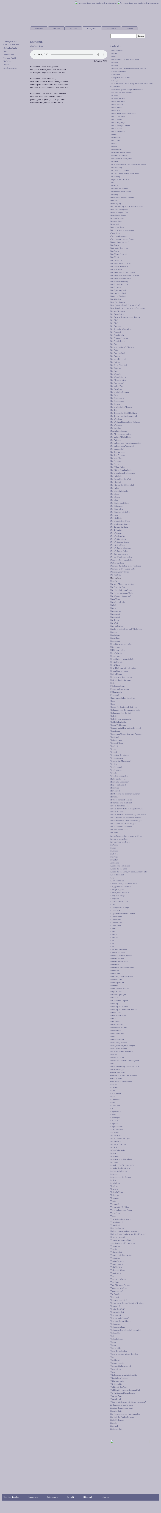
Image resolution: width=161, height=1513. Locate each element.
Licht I (113, 928)
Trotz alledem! (116, 1222)
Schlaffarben (115, 1135)
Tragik (113, 1201)
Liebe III (114, 937)
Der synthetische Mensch (121, 407)
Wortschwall (115, 1398)
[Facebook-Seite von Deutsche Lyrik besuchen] (96, 2)
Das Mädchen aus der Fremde (122, 272)
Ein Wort (114, 622)
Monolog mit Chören (119, 1006)
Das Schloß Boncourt (119, 284)
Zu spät (113, 1422)
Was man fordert (117, 1312)
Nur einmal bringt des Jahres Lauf (124, 1066)
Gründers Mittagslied (119, 775)
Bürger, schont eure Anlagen (122, 230)
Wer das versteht (117, 1362)
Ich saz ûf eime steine (119, 838)
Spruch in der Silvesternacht (122, 1165)
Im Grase (114, 850)
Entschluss (114, 637)
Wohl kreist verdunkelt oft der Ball (125, 1389)
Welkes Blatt (115, 1333)
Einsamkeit (115, 614)
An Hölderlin (116, 137)
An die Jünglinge (117, 122)
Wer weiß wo (115, 1368)
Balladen (7, 61)
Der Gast (114, 344)
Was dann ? (115, 1306)
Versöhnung (115, 1282)
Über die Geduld (117, 1228)
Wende (113, 1341)
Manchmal (114, 964)
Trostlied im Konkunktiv (120, 1219)
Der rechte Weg (116, 386)
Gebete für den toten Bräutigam (123, 706)
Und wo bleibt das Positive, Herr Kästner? (128, 1234)
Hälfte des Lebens (117, 778)
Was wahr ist (115, 1315)
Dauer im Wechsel (118, 296)
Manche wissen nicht (119, 961)
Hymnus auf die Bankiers (121, 799)
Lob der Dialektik (117, 952)
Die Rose (114, 514)
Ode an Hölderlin (117, 1072)
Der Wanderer (116, 418)
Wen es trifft (115, 1347)
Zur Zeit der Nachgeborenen (122, 1416)
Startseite (39, 28)
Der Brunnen (115, 326)
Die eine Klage (116, 458)
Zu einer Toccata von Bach (121, 1407)
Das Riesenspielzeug (119, 281)
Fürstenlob (114, 694)
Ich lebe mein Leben (119, 829)
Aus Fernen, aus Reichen (120, 191)
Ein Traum (114, 619)
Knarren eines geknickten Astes (123, 883)
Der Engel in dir (117, 335)
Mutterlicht (115, 1021)
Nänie (112, 1036)
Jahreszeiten (8, 54)
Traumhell (114, 1204)
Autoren (56, 28)
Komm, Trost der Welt (119, 892)
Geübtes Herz (116, 739)
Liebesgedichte (10, 41)
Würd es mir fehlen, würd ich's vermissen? (128, 1401)
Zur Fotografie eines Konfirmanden (125, 1413)
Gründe (113, 772)
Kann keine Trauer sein (120, 865)
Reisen (113, 1114)
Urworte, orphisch (117, 1237)
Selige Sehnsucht (117, 1150)
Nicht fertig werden (118, 1042)
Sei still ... (114, 1147)
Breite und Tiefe (117, 227)
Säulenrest (114, 1132)
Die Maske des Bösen (119, 502)
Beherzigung (115, 203)
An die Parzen (116, 128)
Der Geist (114, 350)
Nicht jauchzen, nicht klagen (122, 1045)
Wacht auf (114, 1297)
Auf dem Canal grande (119, 170)
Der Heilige (115, 362)
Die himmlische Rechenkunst (122, 473)
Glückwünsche (116, 757)
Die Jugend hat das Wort (120, 478)
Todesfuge (114, 1195)
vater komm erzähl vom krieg (122, 1243)
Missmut (114, 997)
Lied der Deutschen (118, 949)
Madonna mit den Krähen (121, 955)
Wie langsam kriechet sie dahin (123, 1374)
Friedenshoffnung (117, 686)
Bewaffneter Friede (118, 215)
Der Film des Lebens (119, 338)
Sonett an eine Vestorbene (121, 1159)
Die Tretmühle (116, 529)
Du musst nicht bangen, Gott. (122, 568)
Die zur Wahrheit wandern (121, 556)
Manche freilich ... (118, 958)
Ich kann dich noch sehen (121, 826)
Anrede (113, 143)
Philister (113, 1087)
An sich (113, 146)
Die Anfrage (115, 439)
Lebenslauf (115, 910)
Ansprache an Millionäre (120, 152)
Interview (114, 856)
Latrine (113, 904)
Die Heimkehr (116, 476)
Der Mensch (115, 374)
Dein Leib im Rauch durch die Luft (125, 305)
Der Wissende (116, 424)
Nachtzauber (115, 1030)
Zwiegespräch (116, 1428)
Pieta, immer (115, 1093)
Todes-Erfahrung (117, 1192)
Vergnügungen (116, 1264)
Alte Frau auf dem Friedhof (121, 92)
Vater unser (115, 1246)
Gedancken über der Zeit (120, 712)
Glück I (113, 751)
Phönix (113, 1090)
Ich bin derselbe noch (119, 805)
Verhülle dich (116, 1267)
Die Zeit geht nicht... (119, 553)
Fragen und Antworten (119, 688)
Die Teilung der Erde (119, 526)
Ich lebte (114, 832)
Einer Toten (115, 599)
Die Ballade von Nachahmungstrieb (125, 442)
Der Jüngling (115, 368)
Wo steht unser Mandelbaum (122, 1392)
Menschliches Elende (119, 988)
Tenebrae (114, 1186)
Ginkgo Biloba (116, 742)
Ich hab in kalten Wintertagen (123, 823)
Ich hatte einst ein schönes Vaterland (125, 817)
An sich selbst (116, 149)
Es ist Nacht (115, 665)
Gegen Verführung (118, 724)
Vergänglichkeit (117, 1261)
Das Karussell (116, 269)
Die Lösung (115, 496)
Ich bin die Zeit (116, 811)
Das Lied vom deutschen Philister (124, 275)
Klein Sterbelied (117, 880)
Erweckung (115, 656)
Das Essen (114, 245)
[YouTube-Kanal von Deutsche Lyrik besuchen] (138, 2)
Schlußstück (115, 1141)
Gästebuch (87, 1497)
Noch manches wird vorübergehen (124, 1060)
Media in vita (116, 979)
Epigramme (115, 640)
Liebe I (113, 931)
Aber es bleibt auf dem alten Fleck (124, 59)
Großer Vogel (116, 766)
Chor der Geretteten (118, 236)
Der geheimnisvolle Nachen (122, 347)
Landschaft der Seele (119, 901)
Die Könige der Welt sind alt (122, 484)
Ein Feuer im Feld (117, 587)
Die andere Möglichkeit (120, 436)
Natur (5, 51)
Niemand (114, 1054)
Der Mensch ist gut (118, 377)
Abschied (114, 62)
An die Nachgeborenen (120, 125)
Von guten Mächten (118, 1288)
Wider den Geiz (117, 1380)
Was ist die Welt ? (117, 1309)
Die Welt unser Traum (119, 541)
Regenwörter (115, 1111)
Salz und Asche (116, 1129)
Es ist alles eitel (117, 662)
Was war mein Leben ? (119, 1318)
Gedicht (113, 715)
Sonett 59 (114, 1153)
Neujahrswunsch (117, 1039)
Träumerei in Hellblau (119, 1207)
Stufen (113, 1180)
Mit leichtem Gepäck (119, 1000)
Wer (112, 1356)
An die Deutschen (117, 116)
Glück (113, 748)
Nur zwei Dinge (117, 1069)
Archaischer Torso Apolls (121, 158)
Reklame (114, 1120)
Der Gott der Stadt (118, 353)
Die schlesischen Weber (120, 520)
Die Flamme (115, 461)
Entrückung (115, 634)
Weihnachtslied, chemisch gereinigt (125, 1330)
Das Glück (114, 257)
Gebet (112, 700)
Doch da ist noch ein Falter (121, 559)
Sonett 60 (114, 1156)
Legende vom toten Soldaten (122, 913)
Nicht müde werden (118, 1048)
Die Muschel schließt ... (120, 511)
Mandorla (114, 970)
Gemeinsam (115, 730)
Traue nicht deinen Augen (121, 1210)
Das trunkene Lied (118, 293)
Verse (112, 1276)
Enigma (113, 631)
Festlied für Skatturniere (120, 680)
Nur (112, 1063)
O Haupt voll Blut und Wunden (123, 1075)
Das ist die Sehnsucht (119, 266)
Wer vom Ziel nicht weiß (120, 1365)
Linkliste (105, 1497)
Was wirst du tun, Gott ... (120, 1321)
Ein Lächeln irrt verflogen (121, 590)
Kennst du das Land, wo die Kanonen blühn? (129, 871)
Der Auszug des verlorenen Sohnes (125, 317)
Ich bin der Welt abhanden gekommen (126, 808)
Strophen (114, 1174)
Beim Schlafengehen (119, 209)
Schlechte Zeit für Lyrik (120, 1138)
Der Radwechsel (117, 383)
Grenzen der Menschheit (120, 760)
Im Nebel (114, 853)
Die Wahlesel (116, 532)
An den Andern (116, 104)
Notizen (129, 28)
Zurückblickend (117, 1419)
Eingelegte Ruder (117, 602)
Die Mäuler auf (116, 505)
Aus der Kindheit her (119, 188)
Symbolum (115, 1183)
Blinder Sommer (117, 218)
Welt (112, 1336)
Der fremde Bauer (117, 341)
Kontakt (70, 1497)
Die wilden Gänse (117, 544)
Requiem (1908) (117, 1126)
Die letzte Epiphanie (119, 490)
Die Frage (114, 464)
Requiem (114, 1123)
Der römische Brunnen (119, 392)
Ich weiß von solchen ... (120, 841)
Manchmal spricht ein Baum (122, 967)
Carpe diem (115, 233)
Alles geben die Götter (119, 77)
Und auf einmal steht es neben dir (124, 1231)
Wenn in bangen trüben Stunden (124, 1353)
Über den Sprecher (11, 1497)
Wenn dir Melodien (118, 1350)
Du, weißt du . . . (117, 574)
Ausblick (114, 185)
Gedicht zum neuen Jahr (120, 718)
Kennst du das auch (118, 868)
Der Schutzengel (117, 398)
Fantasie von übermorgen (121, 677)
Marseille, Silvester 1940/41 (122, 976)
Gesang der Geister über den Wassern (126, 733)
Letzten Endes (116, 922)
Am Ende (114, 95)
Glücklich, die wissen (119, 754)
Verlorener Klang (117, 1270)
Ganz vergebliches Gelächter (122, 697)
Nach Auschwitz (117, 1024)
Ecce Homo (115, 581)
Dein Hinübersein (117, 302)
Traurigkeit (115, 1213)
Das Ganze (114, 251)
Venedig (113, 1249)
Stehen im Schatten (118, 1171)
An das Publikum (117, 101)
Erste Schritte (116, 653)
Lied (112, 940)
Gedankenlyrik (10, 47)
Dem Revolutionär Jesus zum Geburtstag (127, 308)
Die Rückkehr (116, 517)
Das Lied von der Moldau (121, 278)
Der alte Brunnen (117, 311)
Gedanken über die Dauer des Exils (125, 709)
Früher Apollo (116, 691)
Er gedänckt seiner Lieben (121, 644)
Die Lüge (114, 499)
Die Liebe (114, 493)
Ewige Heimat (116, 674)
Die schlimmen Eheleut (120, 523)
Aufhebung (115, 176)
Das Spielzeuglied (118, 290)
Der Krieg (114, 371)
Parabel (113, 1084)
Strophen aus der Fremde (120, 1177)
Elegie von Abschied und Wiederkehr (126, 628)
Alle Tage (114, 80)
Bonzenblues (116, 221)
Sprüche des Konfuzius (120, 1168)
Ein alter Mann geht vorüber (122, 584)
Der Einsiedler (116, 332)
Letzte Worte (115, 919)
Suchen (141, 36)
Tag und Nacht (9, 57)
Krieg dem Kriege (117, 895)
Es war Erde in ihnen (119, 671)
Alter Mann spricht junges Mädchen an (127, 89)
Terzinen (114, 1189)
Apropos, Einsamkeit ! (119, 155)
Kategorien (92, 28)
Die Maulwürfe (116, 508)
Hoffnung (114, 796)
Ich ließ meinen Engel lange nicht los (126, 835)
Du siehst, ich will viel (119, 571)
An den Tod (115, 110)
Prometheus (115, 1099)
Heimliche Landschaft (119, 781)
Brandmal (114, 224)
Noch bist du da (117, 1057)
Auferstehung (116, 167)
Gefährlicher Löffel (118, 721)
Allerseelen (115, 74)
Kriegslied (114, 898)
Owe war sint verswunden (121, 1081)
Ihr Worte (114, 844)
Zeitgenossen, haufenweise (121, 1404)
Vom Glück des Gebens (120, 1285)
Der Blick (114, 320)
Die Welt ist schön (118, 538)
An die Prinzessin (117, 131)
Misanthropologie (118, 994)
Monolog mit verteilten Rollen (123, 1009)
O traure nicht (116, 1078)
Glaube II (114, 745)
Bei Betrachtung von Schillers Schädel (126, 206)
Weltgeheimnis (116, 1339)
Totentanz (114, 1198)
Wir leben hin (116, 1383)
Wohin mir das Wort (118, 1386)
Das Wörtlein (115, 299)
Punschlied (115, 1105)
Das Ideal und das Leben (120, 263)
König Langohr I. (117, 889)
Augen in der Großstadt (120, 179)
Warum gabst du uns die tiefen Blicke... (127, 1303)
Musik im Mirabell (118, 1015)
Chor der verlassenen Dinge (122, 239)
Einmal (113, 608)
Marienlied (115, 973)
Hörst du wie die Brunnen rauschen (125, 793)
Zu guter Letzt (116, 1410)
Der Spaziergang (117, 401)
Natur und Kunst (117, 1033)
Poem (112, 1096)
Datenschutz (52, 1497)
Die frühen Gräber (117, 467)
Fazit (112, 683)
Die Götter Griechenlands (121, 470)
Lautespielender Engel (120, 907)
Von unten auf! (116, 1291)
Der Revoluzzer (117, 389)
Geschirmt (114, 736)
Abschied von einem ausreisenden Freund (128, 68)
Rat (111, 1108)
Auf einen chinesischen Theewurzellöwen (128, 164)
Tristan (113, 1216)
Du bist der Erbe (117, 562)
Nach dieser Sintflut (118, 1027)
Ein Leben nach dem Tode (121, 593)
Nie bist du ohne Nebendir (121, 1051)
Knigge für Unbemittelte (120, 886)
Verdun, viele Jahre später (121, 1255)
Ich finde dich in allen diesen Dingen (126, 820)
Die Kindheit (115, 481)
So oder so (114, 1162)
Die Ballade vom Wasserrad (122, 445)
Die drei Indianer (117, 452)
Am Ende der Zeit (117, 98)
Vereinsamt (115, 1258)
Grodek (113, 763)
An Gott (113, 134)
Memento (114, 985)
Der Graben (115, 356)
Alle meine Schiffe (118, 71)
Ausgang (114, 194)
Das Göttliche (116, 260)
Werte (112, 1371)
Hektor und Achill (118, 784)
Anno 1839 (115, 140)
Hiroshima (114, 787)
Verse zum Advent (118, 1279)
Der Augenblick (117, 314)
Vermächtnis (115, 1273)
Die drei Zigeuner (117, 455)
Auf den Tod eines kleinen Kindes (124, 173)
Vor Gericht (115, 1294)
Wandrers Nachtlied (118, 1300)
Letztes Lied (115, 925)
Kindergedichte (10, 67)
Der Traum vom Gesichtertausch (123, 415)
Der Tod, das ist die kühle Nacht (123, 412)
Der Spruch (115, 404)
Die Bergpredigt (117, 448)
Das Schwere (115, 287)
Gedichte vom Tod (11, 44)
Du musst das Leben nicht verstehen (125, 565)
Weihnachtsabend (117, 1327)
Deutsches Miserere (118, 430)
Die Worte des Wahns (119, 550)
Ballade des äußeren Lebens (122, 197)
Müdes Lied (115, 1012)
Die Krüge (114, 487)
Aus (112, 182)
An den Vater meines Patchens (123, 113)
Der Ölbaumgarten (118, 380)
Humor (6, 64)
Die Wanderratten (117, 535)
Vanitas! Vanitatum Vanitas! (122, 1240)
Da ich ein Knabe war (119, 248)
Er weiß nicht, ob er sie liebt (122, 659)
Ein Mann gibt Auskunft (120, 596)
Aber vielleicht (116, 50)
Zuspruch (114, 1425)
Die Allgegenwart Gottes (120, 433)
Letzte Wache (116, 916)
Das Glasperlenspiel (118, 254)
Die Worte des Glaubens (120, 547)
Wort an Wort (116, 1395)
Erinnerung (115, 647)
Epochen (73, 28)
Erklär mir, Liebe (117, 650)
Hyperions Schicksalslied (121, 802)
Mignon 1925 (116, 991)
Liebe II (113, 934)
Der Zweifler (115, 427)
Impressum (33, 1497)
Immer (113, 847)
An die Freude (116, 119)
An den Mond (116, 107)
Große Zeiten (116, 769)
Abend (113, 56)
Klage (112, 877)
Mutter (113, 1018)
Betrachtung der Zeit (119, 212)
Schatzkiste (111, 28)
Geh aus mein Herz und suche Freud (125, 727)
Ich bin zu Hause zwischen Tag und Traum (128, 814)
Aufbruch (114, 161)
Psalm (112, 1102)
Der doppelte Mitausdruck (121, 329)
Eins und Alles (116, 625)
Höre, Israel (115, 790)
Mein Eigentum (117, 982)
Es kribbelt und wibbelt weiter (123, 668)
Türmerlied (115, 1225)
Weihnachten (116, 1324)
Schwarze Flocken (118, 1144)
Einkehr (113, 605)
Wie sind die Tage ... (119, 1377)
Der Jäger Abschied (118, 365)
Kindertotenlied (117, 874)
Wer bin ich (115, 1359)
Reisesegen (115, 1117)
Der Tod (113, 409)
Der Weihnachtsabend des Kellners (125, 421)
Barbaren (114, 200)
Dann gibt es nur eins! (119, 242)
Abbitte (113, 53)
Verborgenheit (116, 1252)
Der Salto (114, 395)
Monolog (114, 1003)
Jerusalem (114, 862)
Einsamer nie (115, 611)
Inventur (114, 859)
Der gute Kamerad (118, 359)
